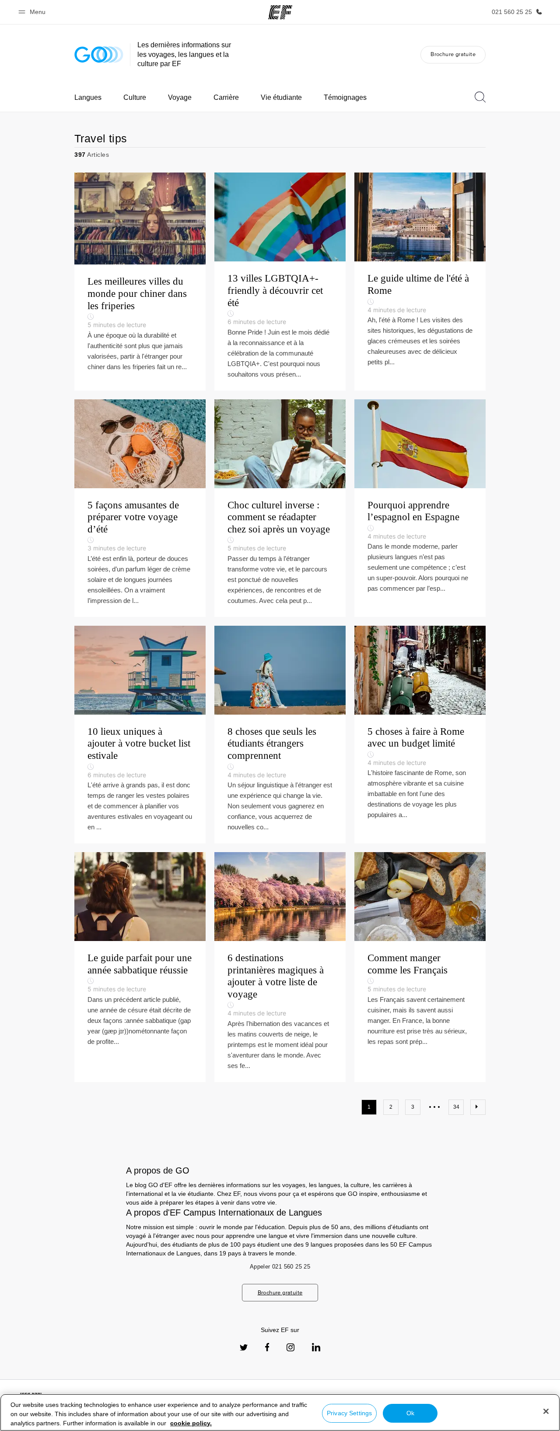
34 (456, 1107)
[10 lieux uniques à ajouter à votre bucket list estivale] (140, 734)
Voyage (180, 97)
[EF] (280, 12)
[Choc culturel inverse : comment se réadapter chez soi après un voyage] (280, 508)
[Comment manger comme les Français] (420, 967)
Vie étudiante (281, 97)
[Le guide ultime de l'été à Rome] (420, 281)
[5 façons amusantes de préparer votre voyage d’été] (140, 508)
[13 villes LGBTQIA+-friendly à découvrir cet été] (280, 281)
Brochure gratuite (453, 54)
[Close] (546, 1411)
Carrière (226, 97)
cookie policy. (191, 1423)
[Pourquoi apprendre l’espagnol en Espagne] (420, 508)
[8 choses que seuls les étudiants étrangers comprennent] (280, 734)
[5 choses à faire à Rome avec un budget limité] (420, 734)
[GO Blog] (98, 54)
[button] (33, 12)
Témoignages (345, 97)
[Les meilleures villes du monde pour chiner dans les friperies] (140, 281)
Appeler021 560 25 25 (280, 1266)
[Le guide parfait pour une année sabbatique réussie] (140, 967)
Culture (134, 97)
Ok (410, 1413)
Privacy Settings (349, 1413)
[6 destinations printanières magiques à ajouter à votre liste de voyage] (280, 967)
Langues (88, 97)
